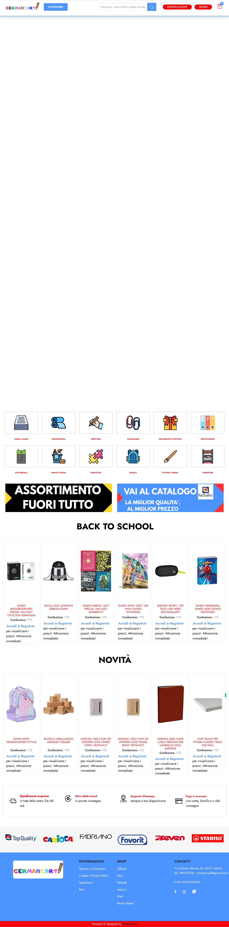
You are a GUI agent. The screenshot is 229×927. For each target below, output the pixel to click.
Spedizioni (86, 882)
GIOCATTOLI (96, 472)
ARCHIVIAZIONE (208, 439)
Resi (81, 889)
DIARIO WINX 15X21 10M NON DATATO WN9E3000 (133, 609)
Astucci (121, 889)
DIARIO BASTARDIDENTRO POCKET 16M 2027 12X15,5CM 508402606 (21, 610)
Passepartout (129, 924)
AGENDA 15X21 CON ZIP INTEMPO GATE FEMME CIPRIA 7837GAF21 (96, 742)
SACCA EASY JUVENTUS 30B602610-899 (58, 607)
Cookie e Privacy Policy (93, 875)
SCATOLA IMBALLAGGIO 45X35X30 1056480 (58, 740)
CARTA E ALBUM (21, 439)
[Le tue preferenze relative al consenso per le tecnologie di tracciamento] (225, 695)
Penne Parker (125, 903)
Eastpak (122, 882)
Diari (120, 896)
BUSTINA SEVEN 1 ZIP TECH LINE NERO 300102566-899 (170, 609)
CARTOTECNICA (58, 439)
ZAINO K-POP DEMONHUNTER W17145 (21, 740)
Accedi (203, 7)
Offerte (121, 869)
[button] (151, 7)
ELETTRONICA (21, 472)
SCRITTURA (96, 439)
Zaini (120, 875)
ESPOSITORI (208, 472)
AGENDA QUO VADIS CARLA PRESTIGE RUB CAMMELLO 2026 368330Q (170, 743)
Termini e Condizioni (92, 869)
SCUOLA (133, 472)
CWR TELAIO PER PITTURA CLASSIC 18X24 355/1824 (207, 742)
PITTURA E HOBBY (170, 472)
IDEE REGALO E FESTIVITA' (170, 439)
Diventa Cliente (177, 7)
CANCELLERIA (133, 439)
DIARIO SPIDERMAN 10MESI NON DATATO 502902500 (208, 609)
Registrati (28, 626)
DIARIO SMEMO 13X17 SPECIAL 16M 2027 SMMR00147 (96, 609)
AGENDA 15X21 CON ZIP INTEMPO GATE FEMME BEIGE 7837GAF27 (133, 742)
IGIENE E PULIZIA (58, 472)
